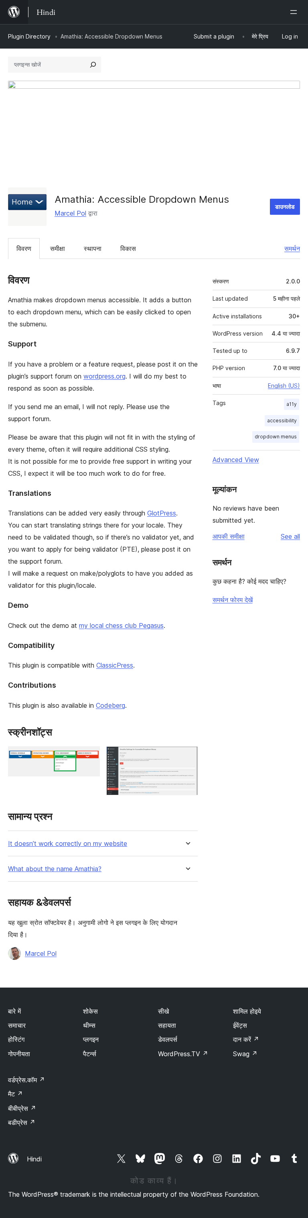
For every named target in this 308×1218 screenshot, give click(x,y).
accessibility (282, 421)
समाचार (17, 1025)
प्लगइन (91, 1039)
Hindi (34, 1159)
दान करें (246, 1039)
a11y (291, 404)
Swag (245, 1054)
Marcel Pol (70, 213)
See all (290, 536)
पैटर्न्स (89, 1054)
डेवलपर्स (167, 1039)
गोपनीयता (19, 1054)
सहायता (167, 1025)
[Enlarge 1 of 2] (89, 757)
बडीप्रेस (21, 1122)
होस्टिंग (16, 1039)
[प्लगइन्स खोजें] (93, 65)
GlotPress (161, 513)
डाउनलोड (285, 206)
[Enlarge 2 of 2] (187, 757)
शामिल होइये (247, 1011)
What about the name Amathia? (54, 869)
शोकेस (90, 1011)
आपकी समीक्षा (229, 536)
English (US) (284, 385)
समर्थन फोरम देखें (233, 600)
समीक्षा (57, 248)
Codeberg (110, 705)
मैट (15, 1094)
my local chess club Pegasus (121, 625)
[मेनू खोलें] (295, 12)
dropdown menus (276, 437)
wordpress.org (104, 376)
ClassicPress (114, 665)
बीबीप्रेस (22, 1108)
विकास (128, 248)
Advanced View (236, 460)
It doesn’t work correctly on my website (67, 843)
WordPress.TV (183, 1054)
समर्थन (292, 248)
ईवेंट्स (240, 1025)
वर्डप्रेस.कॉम (26, 1080)
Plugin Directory (29, 36)
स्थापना (92, 248)
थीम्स (89, 1025)
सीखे (163, 1011)
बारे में (14, 1011)
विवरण (23, 248)
